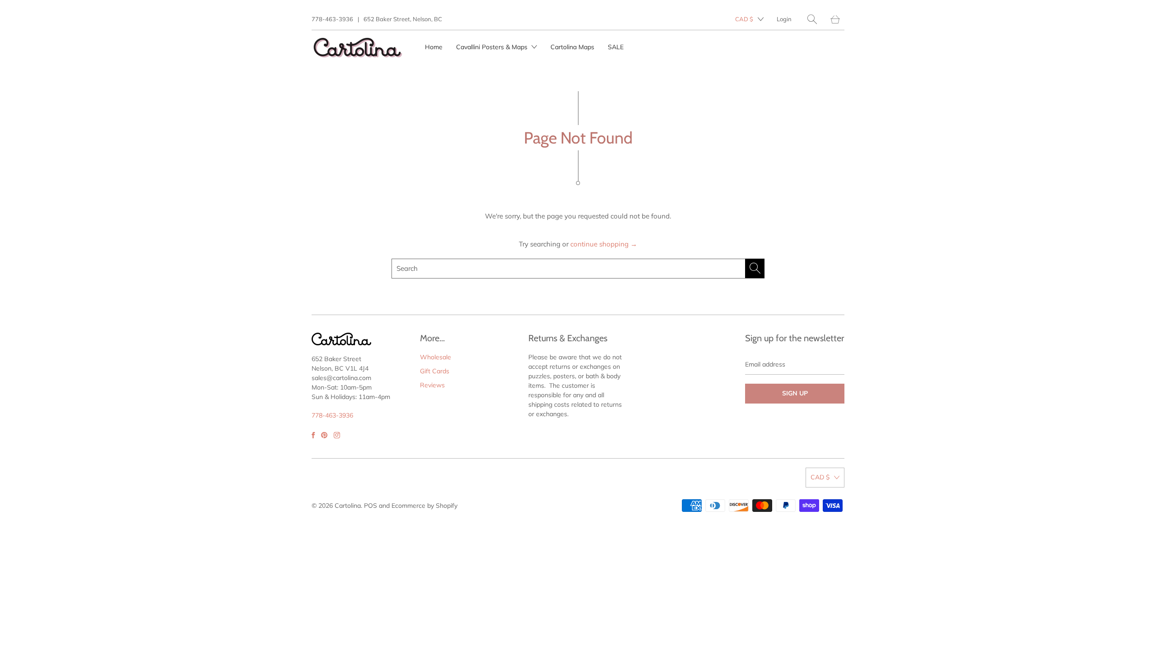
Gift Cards (434, 371)
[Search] (812, 19)
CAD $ (744, 19)
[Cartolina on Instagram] (337, 435)
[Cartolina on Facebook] (313, 435)
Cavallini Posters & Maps (492, 47)
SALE (616, 47)
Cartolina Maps (572, 47)
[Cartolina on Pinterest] (324, 435)
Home (434, 47)
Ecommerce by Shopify (424, 505)
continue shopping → (603, 244)
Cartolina (348, 505)
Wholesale (435, 357)
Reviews (432, 385)
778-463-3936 (332, 19)
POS (370, 505)
